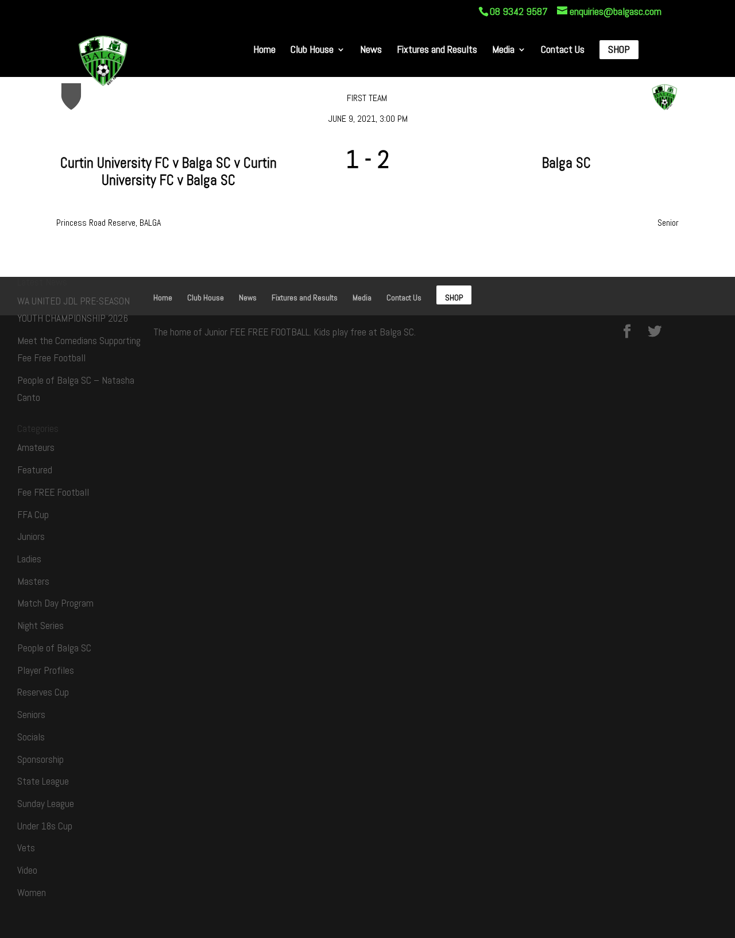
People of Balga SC (54, 648)
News (371, 50)
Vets (26, 848)
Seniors (31, 714)
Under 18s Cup (44, 826)
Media (503, 50)
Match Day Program (55, 603)
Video (27, 870)
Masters (33, 581)
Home (264, 50)
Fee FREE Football (53, 492)
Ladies (29, 559)
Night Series (40, 625)
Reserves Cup (43, 692)
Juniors (31, 536)
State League (43, 781)
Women (31, 892)
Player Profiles (45, 670)
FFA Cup (33, 514)
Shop (619, 50)
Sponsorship (40, 759)
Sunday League (45, 803)
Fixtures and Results (437, 50)
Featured (34, 470)
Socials (31, 737)
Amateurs (36, 447)
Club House (312, 50)
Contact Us (563, 50)
